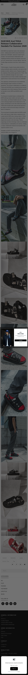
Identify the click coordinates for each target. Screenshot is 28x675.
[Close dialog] (26, 329)
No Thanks (20, 342)
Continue (20, 340)
